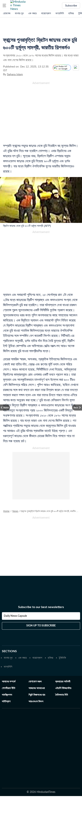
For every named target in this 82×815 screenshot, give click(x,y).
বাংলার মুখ (19, 13)
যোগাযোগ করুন (35, 681)
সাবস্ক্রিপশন (7, 695)
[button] (4, 5)
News (15, 511)
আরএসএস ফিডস (36, 701)
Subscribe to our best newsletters (41, 607)
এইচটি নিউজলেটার (63, 688)
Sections (9, 651)
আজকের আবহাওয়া (37, 688)
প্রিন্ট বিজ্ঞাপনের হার (37, 695)
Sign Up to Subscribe (41, 625)
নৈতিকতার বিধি (61, 695)
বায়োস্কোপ (46, 13)
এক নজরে (32, 13)
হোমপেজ (6, 13)
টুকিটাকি (62, 657)
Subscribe (71, 5)
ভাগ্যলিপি (59, 13)
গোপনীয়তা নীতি (8, 688)
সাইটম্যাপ (6, 701)
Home (6, 511)
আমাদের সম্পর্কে (8, 681)
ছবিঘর (71, 13)
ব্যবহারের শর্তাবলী (62, 681)
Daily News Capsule (15, 616)
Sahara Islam (15, 74)
